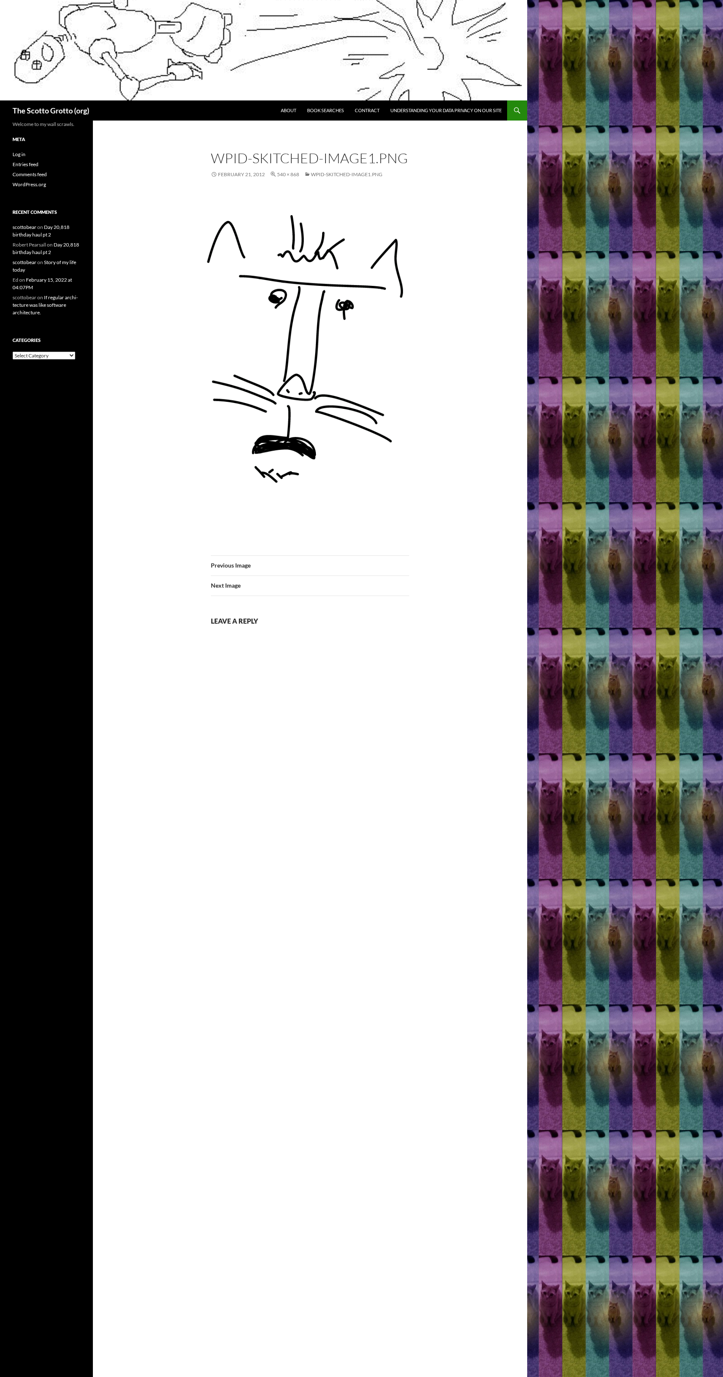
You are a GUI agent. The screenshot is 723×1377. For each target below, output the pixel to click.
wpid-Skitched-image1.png (346, 174)
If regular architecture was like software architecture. (45, 305)
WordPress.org (29, 184)
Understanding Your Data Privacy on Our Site (446, 110)
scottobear (24, 227)
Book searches (325, 110)
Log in (19, 154)
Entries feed (25, 164)
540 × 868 (288, 174)
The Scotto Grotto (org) (51, 110)
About (288, 110)
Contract (367, 110)
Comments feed (30, 174)
